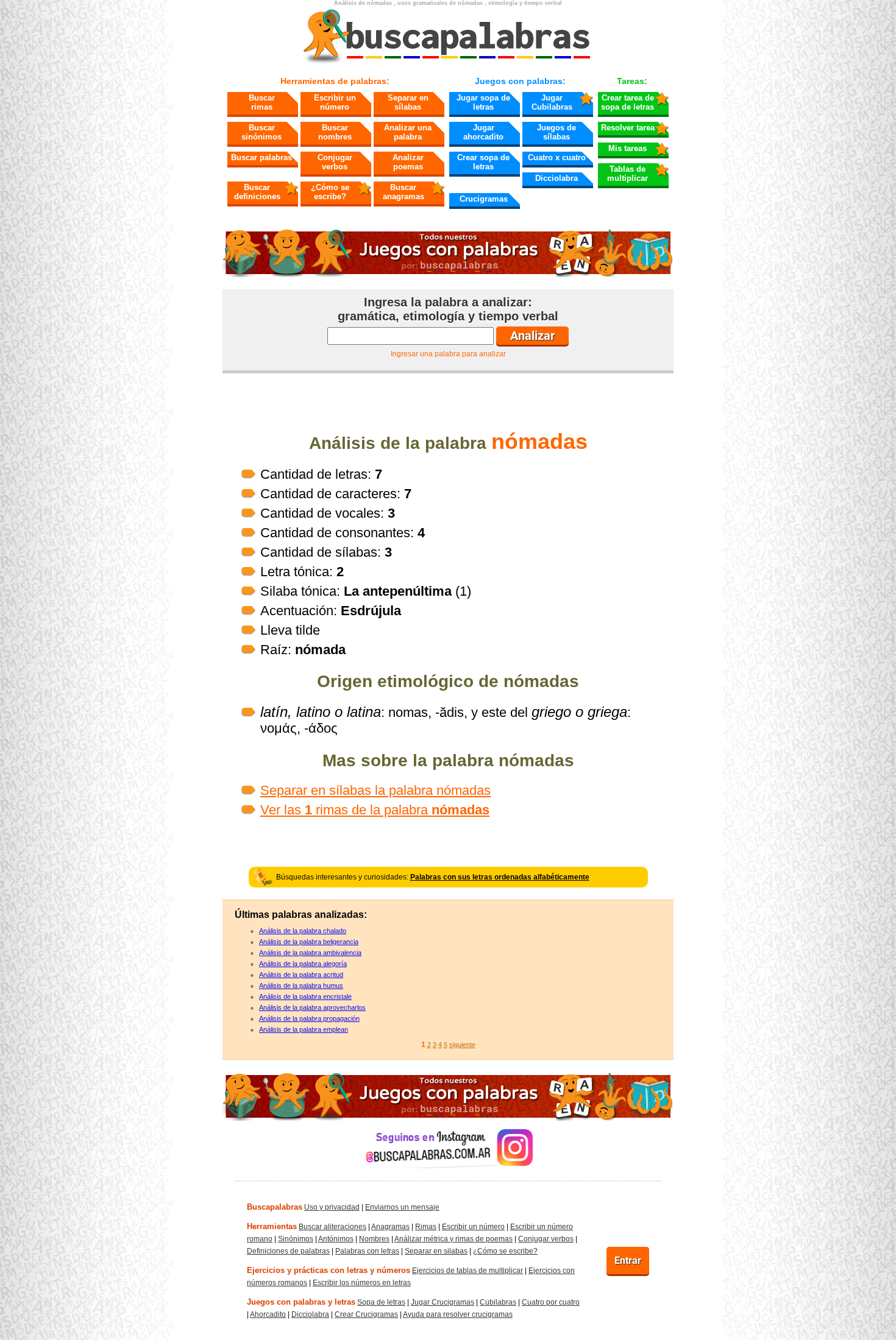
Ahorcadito (268, 1314)
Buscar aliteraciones (332, 1226)
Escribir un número (335, 102)
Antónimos (336, 1239)
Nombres (374, 1239)
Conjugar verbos (335, 162)
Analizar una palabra (408, 132)
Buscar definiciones (257, 192)
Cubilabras (498, 1302)
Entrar (627, 1260)
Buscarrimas (262, 102)
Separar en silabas (436, 1251)
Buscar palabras (261, 157)
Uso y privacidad (332, 1207)
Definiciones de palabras (288, 1251)
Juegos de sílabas (556, 132)
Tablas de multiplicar (627, 173)
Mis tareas (627, 148)
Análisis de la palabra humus (301, 985)
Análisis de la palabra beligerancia (308, 941)
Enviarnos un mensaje (402, 1207)
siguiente (462, 1044)
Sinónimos (295, 1239)
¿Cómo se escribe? (330, 192)
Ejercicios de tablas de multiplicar (467, 1270)
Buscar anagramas (403, 192)
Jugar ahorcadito (483, 132)
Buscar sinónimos (261, 132)
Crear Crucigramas (366, 1314)
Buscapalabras (274, 1206)
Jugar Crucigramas (442, 1302)
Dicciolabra (556, 178)
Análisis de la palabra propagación (309, 1018)
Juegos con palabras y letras (301, 1301)
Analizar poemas (408, 162)
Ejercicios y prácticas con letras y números (328, 1270)
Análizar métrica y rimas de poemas (453, 1239)
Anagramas (390, 1226)
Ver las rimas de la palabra (374, 809)
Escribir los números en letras (362, 1282)
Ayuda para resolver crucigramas (458, 1314)
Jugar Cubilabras (552, 102)
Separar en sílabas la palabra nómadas (375, 790)
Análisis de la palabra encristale (305, 996)
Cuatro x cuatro (557, 157)
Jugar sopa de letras (483, 102)
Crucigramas (484, 198)
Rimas (425, 1226)
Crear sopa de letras (483, 162)
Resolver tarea (628, 127)
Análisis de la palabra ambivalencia (310, 952)
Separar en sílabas (408, 102)
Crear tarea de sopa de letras (627, 102)
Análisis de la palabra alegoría (303, 963)
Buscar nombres (335, 132)
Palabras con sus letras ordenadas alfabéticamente (499, 877)
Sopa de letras (381, 1302)
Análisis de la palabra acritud (301, 974)
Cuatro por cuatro (551, 1302)
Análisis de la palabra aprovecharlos (312, 1007)
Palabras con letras (367, 1251)
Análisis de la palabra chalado (302, 930)
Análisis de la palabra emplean (303, 1029)
